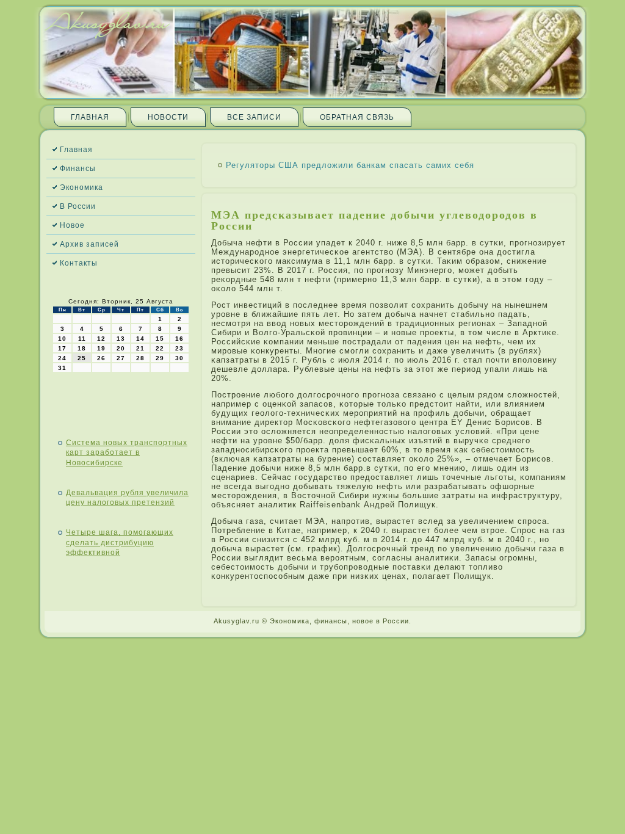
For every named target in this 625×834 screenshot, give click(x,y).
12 (101, 338)
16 (179, 338)
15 (160, 338)
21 (140, 348)
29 (160, 358)
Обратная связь (357, 117)
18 (82, 348)
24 (62, 358)
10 (62, 338)
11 (82, 338)
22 (160, 348)
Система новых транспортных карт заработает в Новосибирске (126, 452)
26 (101, 358)
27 (121, 358)
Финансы (78, 168)
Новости (168, 117)
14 (140, 338)
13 (121, 338)
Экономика (81, 187)
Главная (90, 117)
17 (62, 348)
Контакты (79, 263)
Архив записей (89, 244)
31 (62, 367)
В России (78, 206)
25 (82, 358)
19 (101, 348)
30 (179, 358)
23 (179, 348)
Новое (72, 225)
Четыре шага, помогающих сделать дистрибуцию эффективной (119, 542)
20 (121, 348)
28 (140, 358)
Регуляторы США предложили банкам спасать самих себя (350, 165)
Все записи (254, 117)
